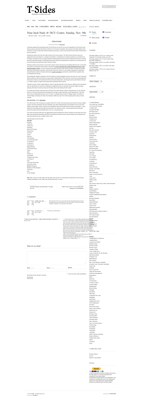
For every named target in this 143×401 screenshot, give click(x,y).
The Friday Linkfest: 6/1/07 (95, 59)
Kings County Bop (93, 172)
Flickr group (95, 37)
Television (41, 20)
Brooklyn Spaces (93, 117)
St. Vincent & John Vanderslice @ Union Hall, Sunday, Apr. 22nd (101, 56)
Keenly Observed (93, 167)
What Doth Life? (93, 224)
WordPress (35, 395)
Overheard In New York (95, 295)
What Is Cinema (93, 226)
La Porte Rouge (93, 280)
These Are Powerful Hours (95, 323)
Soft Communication (94, 303)
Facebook (108, 32)
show (46, 179)
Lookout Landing (93, 284)
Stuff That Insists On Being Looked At (98, 211)
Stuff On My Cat (93, 310)
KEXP (90, 277)
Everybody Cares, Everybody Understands (99, 264)
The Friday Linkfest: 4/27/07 (96, 55)
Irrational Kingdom (93, 148)
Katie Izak (91, 165)
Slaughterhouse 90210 (94, 301)
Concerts (44, 26)
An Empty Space (93, 108)
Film (33, 20)
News (85, 20)
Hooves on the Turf (93, 269)
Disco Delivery (92, 260)
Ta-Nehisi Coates (93, 314)
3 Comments (83, 35)
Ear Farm (91, 128)
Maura (90, 181)
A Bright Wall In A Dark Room (96, 238)
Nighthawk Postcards (94, 192)
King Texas (92, 170)
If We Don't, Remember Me (95, 273)
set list (40, 179)
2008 (31, 177)
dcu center (39, 177)
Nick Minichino (93, 191)
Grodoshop (92, 143)
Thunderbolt (92, 222)
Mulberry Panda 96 (93, 189)
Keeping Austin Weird (94, 168)
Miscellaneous (94, 20)
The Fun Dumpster (93, 216)
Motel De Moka (93, 288)
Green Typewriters (93, 141)
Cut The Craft (92, 121)
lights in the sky (45, 177)
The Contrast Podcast (94, 215)
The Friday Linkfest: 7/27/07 (96, 69)
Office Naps (92, 293)
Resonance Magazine (94, 198)
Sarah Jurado (92, 299)
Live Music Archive (94, 282)
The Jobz (91, 218)
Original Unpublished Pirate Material (97, 194)
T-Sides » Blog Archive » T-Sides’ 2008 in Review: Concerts (41, 219)
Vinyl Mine (92, 332)
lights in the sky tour (54, 177)
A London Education (94, 102)
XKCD (91, 339)
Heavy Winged (92, 144)
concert (34, 177)
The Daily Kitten (93, 315)
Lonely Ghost (92, 178)
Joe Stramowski (93, 159)
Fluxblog (91, 137)
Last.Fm (91, 356)
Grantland (91, 268)
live (61, 177)
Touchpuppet (92, 328)
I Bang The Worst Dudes (95, 271)
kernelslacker (62, 44)
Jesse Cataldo (92, 157)
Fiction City (38, 210)
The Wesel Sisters (93, 220)
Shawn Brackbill (93, 209)
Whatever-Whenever (94, 336)
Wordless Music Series (94, 338)
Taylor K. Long (70, 26)
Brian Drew (92, 115)
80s (32, 26)
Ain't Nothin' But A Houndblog (96, 104)
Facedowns (92, 133)
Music (27, 20)
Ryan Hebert (92, 200)
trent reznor (54, 179)
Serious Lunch (92, 205)
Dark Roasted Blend (94, 255)
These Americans (93, 321)
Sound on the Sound (94, 306)
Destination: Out (93, 256)
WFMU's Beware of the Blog (96, 334)
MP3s (52, 26)
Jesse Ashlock (92, 156)
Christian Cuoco (93, 119)
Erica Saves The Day (94, 130)
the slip (50, 179)
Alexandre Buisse (93, 240)
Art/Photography (67, 20)
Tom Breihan (92, 327)
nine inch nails (80, 177)
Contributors (107, 20)
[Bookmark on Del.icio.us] (83, 27)
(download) (42, 100)
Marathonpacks (92, 286)
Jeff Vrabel (91, 154)
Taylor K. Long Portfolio (95, 357)
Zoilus (90, 343)
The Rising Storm (93, 319)
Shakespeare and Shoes (94, 207)
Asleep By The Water (94, 109)
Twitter (94, 32)
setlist (43, 179)
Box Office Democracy (94, 113)
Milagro (91, 187)
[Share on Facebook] (79, 27)
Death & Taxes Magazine (95, 126)
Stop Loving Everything (94, 308)
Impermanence (92, 275)
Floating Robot (92, 135)
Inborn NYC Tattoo (93, 146)
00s (28, 26)
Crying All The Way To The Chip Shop (98, 253)
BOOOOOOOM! (93, 245)
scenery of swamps (57, 72)
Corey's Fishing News (94, 251)
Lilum (90, 176)
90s (36, 26)
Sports (78, 20)
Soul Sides (91, 304)
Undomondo (92, 330)
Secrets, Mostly (93, 203)
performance (35, 179)
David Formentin (93, 124)
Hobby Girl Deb (39, 201)
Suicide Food (92, 312)
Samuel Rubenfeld (93, 202)
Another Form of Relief (94, 242)
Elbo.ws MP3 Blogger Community (97, 262)
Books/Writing (53, 20)
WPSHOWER (112, 393)
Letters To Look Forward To (95, 174)
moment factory (72, 177)
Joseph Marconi (93, 163)
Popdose (91, 196)
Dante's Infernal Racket (94, 122)
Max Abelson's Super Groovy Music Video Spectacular (102, 183)
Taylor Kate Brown (93, 213)
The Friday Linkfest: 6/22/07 (96, 62)
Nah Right (91, 290)
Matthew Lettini (93, 180)
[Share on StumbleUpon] (85, 27)
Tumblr (107, 37)
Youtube (94, 43)
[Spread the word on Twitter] (81, 27)
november (29, 179)
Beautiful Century (93, 244)
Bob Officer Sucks (93, 111)
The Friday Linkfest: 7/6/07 (95, 65)
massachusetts (65, 177)
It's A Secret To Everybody (95, 150)
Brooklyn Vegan (93, 247)
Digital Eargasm (93, 258)
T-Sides (32, 393)
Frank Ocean (92, 266)
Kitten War (91, 279)
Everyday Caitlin (93, 132)
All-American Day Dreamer (95, 106)
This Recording (92, 325)
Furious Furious (93, 139)
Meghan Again (92, 185)
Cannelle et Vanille (93, 249)
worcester (60, 179)
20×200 (91, 236)
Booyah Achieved (93, 354)
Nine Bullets (92, 292)
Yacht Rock (92, 341)
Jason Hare (91, 152)
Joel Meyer (91, 161)
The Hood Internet (93, 317)
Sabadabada (92, 297)
